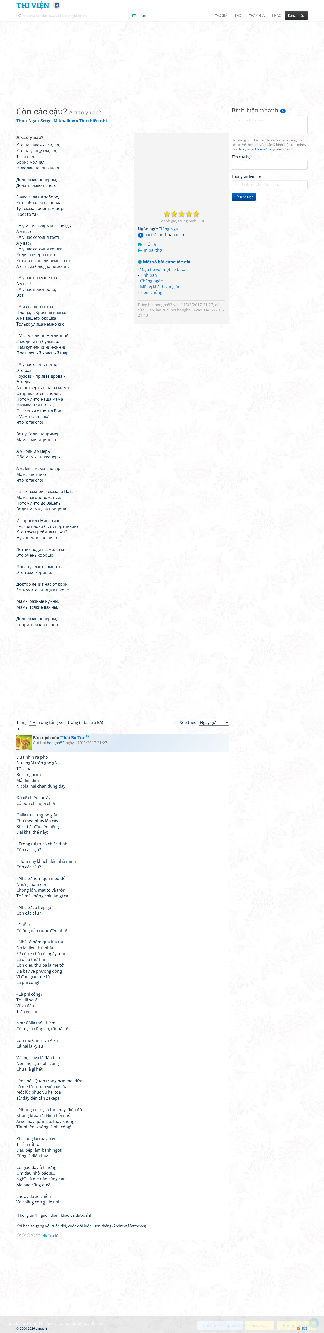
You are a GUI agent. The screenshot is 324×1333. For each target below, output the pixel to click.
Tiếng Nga (168, 229)
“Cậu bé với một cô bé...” (163, 269)
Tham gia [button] (257, 15)
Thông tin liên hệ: (247, 176)
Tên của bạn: (243, 156)
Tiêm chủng (151, 292)
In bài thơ (153, 250)
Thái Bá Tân (73, 737)
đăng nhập (276, 149)
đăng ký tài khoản (251, 149)
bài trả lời (151, 235)
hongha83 (163, 304)
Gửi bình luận (243, 197)
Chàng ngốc (151, 281)
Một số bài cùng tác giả (166, 262)
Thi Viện (32, 5)
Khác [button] (276, 15)
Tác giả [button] (221, 15)
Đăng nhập (296, 15)
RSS (305, 1328)
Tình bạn (148, 275)
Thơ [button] (238, 15)
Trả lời (150, 244)
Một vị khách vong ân (160, 286)
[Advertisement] (162, 59)
